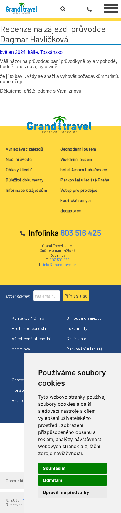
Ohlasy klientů (19, 169)
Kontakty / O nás (28, 317)
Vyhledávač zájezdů (24, 148)
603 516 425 (59, 260)
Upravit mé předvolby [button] (66, 492)
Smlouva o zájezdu (84, 317)
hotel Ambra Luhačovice (83, 169)
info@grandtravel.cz (59, 264)
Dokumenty (77, 328)
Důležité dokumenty (24, 179)
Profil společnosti (29, 328)
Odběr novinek (18, 296)
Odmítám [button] (53, 480)
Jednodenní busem (78, 148)
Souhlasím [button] (54, 468)
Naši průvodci (19, 159)
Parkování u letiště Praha (85, 179)
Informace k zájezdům (26, 190)
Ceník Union (77, 338)
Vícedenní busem (76, 159)
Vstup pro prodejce (78, 190)
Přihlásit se (76, 295)
